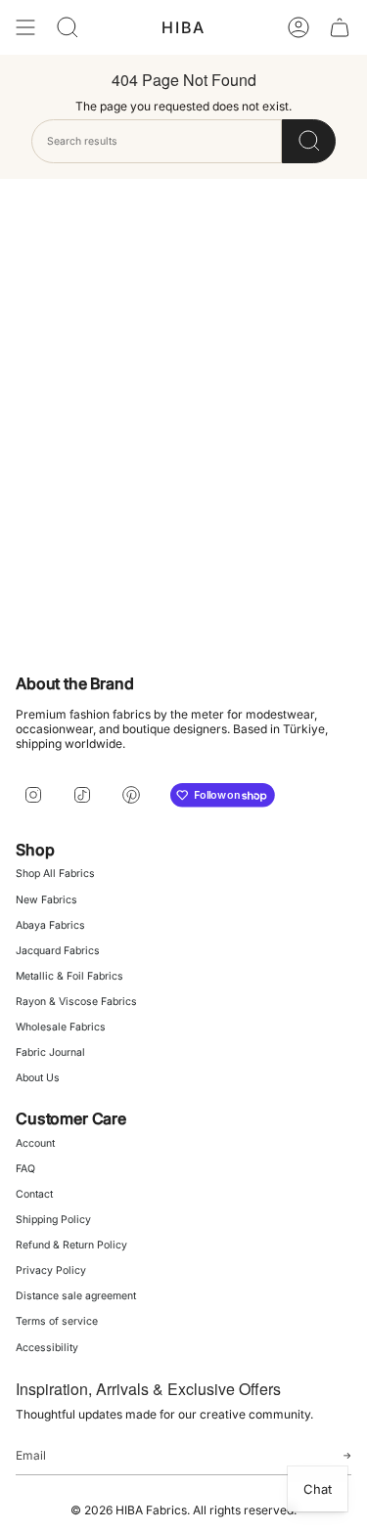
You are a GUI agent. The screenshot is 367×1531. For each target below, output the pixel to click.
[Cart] (339, 27)
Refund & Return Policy (71, 1245)
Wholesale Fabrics (61, 1027)
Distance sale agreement (76, 1296)
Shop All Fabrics (55, 873)
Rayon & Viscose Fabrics (76, 1001)
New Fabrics (46, 900)
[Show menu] (25, 27)
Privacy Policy (51, 1270)
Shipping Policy (53, 1219)
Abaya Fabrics (50, 925)
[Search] (309, 141)
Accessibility (47, 1347)
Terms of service (57, 1321)
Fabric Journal (50, 1052)
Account (35, 1143)
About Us (38, 1078)
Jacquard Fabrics (58, 950)
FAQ (25, 1168)
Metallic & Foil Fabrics (69, 976)
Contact (34, 1194)
